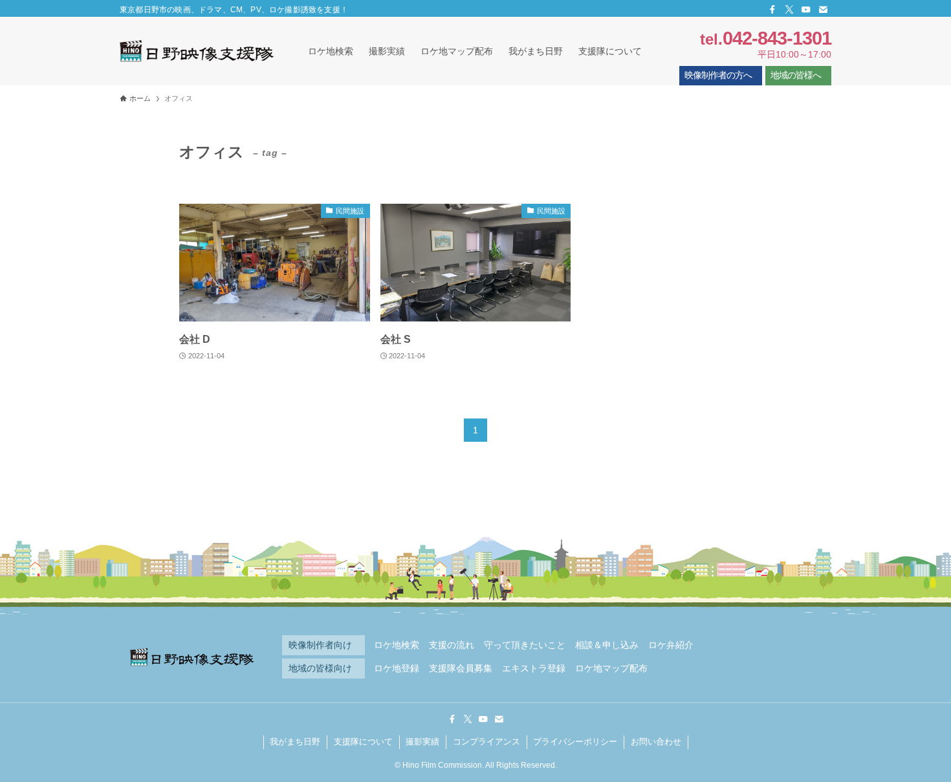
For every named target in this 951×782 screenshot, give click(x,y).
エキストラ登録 (533, 668)
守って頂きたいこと (524, 645)
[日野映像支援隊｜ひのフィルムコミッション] (197, 51)
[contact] (822, 10)
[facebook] (772, 10)
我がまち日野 (295, 741)
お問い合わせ (656, 741)
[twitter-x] (789, 10)
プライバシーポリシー (575, 741)
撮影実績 (422, 741)
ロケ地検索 (396, 645)
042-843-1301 (777, 38)
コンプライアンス (486, 741)
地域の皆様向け (320, 668)
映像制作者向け (320, 645)
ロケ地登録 (396, 668)
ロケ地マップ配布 (611, 668)
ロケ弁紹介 (671, 645)
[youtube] (806, 10)
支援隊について (363, 741)
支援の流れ (451, 645)
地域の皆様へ (796, 75)
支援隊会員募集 (460, 668)
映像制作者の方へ (718, 75)
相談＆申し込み (607, 645)
